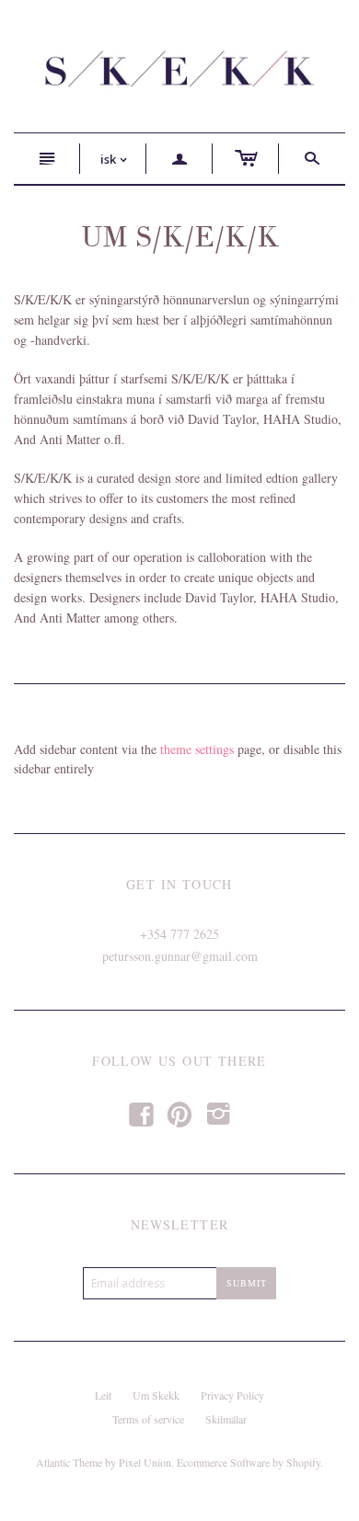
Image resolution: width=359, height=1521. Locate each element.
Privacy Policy (232, 1395)
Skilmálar (226, 1419)
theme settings (197, 749)
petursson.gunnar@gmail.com (180, 956)
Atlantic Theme (69, 1462)
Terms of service (148, 1419)
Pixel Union (145, 1462)
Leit (103, 1395)
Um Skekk (156, 1395)
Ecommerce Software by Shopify (248, 1462)
